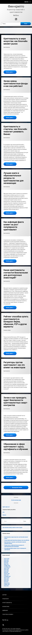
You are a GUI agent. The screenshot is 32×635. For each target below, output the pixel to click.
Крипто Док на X (6, 506)
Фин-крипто (8, 628)
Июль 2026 (6, 560)
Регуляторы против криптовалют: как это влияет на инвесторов (14, 365)
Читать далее (11, 72)
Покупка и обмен (7, 330)
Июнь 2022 (6, 585)
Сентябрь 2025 (7, 566)
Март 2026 (6, 564)
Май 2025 (6, 572)
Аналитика (5, 606)
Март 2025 (6, 575)
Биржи (4, 595)
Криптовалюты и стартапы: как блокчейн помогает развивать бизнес (15, 130)
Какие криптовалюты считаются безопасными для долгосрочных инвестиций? (16, 274)
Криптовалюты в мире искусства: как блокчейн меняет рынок (15, 41)
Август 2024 (6, 577)
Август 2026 (6, 558)
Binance (4, 515)
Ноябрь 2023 (7, 584)
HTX (3, 512)
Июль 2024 (6, 579)
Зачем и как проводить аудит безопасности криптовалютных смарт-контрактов (16, 401)
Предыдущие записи (17, 487)
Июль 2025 (6, 569)
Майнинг (5, 610)
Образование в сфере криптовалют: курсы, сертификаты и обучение (16, 446)
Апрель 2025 (7, 573)
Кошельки (5, 598)
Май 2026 (6, 562)
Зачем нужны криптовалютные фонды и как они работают (16, 83)
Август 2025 (6, 568)
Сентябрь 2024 (7, 576)
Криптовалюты (7, 47)
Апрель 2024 (7, 583)
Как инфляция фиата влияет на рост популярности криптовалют (14, 226)
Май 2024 (6, 581)
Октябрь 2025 (7, 565)
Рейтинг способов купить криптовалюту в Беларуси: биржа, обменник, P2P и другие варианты (16, 321)
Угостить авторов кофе (16, 500)
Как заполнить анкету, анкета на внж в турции (12, 527)
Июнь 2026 (6, 561)
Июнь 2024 (6, 580)
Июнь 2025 (6, 571)
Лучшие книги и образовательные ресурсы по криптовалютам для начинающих (13, 178)
